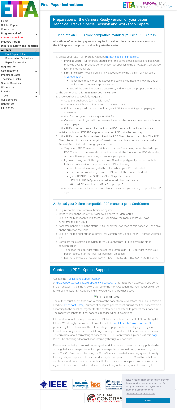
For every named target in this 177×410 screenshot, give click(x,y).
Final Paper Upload (16, 54)
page (155, 335)
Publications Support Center (83, 278)
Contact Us (7, 103)
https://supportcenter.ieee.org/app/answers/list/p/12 (85, 282)
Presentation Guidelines (19, 58)
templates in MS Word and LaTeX (131, 323)
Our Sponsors (9, 99)
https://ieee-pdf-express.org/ (122, 56)
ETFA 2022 (7, 108)
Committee (7, 29)
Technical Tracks (11, 79)
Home (4, 21)
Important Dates (10, 74)
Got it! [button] (148, 400)
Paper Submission (16, 62)
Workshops (7, 87)
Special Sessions (11, 83)
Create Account (73, 76)
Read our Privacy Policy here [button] (141, 393)
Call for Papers (10, 25)
